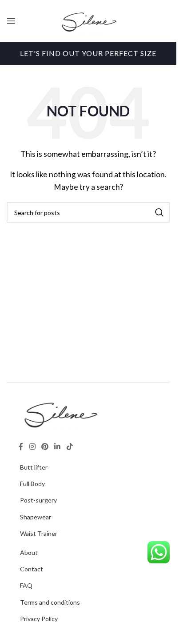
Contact (31, 569)
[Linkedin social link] (58, 446)
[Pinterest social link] (44, 446)
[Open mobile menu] (11, 21)
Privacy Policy (39, 618)
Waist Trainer (38, 533)
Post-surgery (38, 500)
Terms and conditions (50, 602)
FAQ (26, 585)
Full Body (32, 483)
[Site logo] (88, 20)
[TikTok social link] (70, 446)
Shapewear (35, 517)
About (29, 552)
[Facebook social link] (21, 446)
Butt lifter (34, 467)
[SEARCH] (159, 212)
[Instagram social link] (32, 446)
